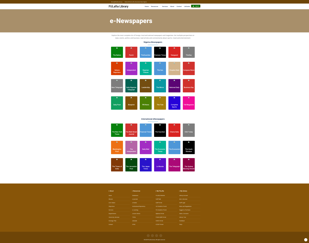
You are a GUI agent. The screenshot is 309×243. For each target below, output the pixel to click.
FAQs (180, 224)
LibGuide (187, 6)
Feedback (182, 221)
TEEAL (134, 217)
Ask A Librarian (183, 199)
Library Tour (182, 217)
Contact (179, 6)
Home (147, 6)
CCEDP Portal (159, 224)
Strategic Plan (112, 221)
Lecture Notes (136, 213)
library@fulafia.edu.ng (116, 2)
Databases (135, 195)
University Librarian (114, 217)
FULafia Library (118, 6)
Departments (112, 213)
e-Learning (135, 210)
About (172, 6)
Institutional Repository (138, 206)
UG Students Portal (161, 206)
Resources (154, 6)
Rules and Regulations (185, 206)
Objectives (112, 206)
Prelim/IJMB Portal (161, 217)
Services (165, 6)
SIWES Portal (159, 221)
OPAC (133, 224)
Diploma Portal (160, 213)
